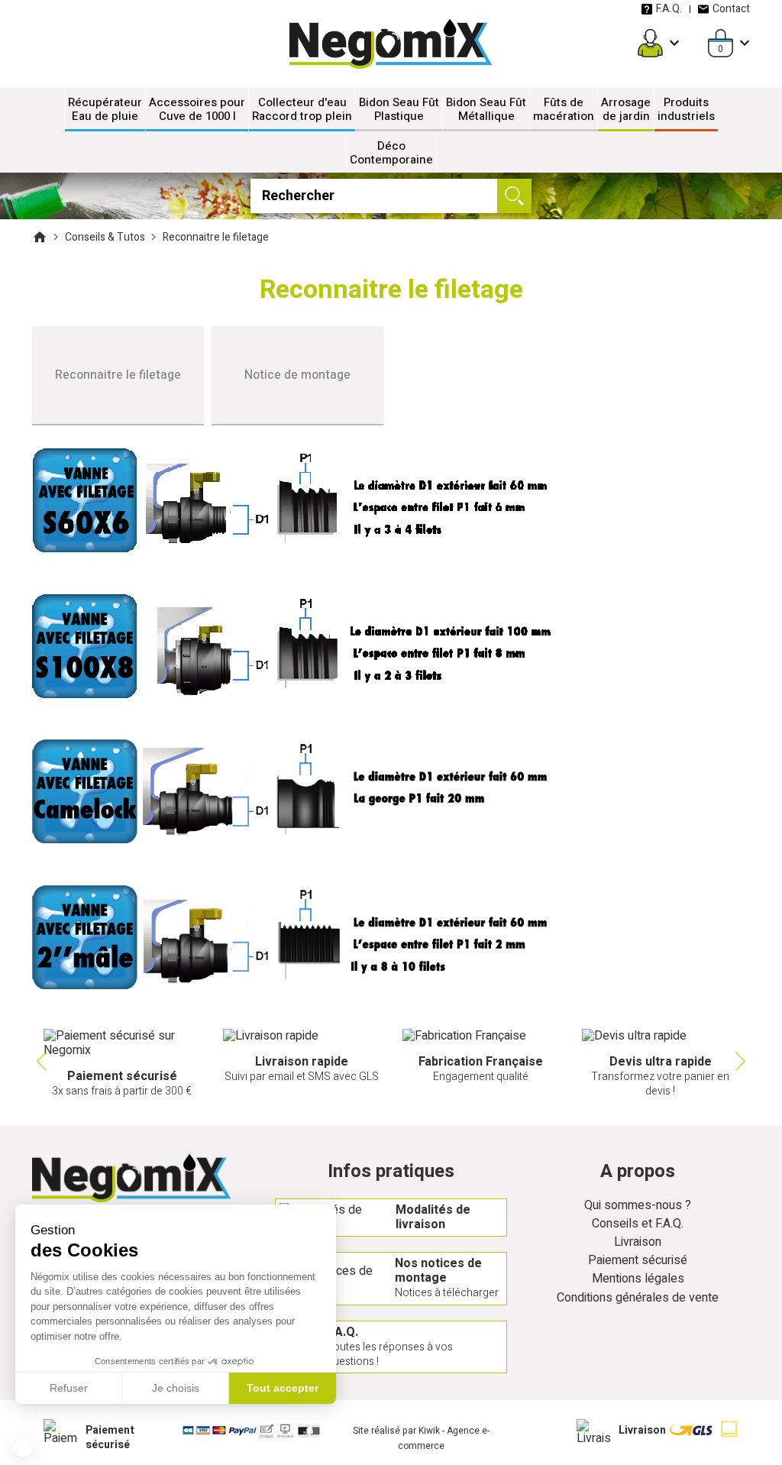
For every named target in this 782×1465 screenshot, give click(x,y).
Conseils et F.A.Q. (637, 1224)
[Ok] (514, 196)
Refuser (69, 1388)
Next (742, 1061)
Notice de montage (297, 375)
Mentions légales (638, 1279)
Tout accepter (282, 1388)
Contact (731, 9)
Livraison (637, 1242)
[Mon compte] (650, 43)
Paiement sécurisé (637, 1260)
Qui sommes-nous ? (637, 1205)
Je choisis (175, 1388)
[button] (23, 1448)
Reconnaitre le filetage (118, 375)
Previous (39, 1061)
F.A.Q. (669, 9)
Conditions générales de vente (638, 1298)
